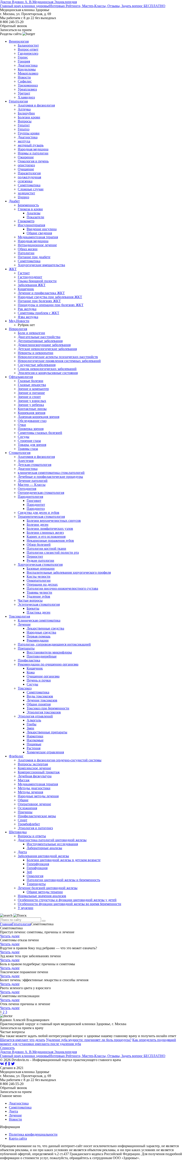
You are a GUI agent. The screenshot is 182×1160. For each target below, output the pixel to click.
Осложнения (27, 808)
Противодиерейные (42, 656)
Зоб (29, 872)
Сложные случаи (31, 189)
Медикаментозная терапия (38, 237)
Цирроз (23, 197)
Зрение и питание (31, 393)
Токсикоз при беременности (48, 708)
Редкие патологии (40, 560)
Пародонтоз (36, 508)
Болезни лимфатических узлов (50, 528)
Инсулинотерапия (31, 225)
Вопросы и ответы (32, 836)
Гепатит (24, 125)
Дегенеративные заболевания (40, 341)
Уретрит (24, 93)
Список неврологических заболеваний (47, 369)
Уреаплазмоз (27, 89)
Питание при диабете (34, 257)
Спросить (7, 1048)
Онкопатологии (39, 580)
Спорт (22, 820)
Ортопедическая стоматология (41, 492)
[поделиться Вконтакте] (2, 1064)
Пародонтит (36, 504)
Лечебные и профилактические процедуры (50, 477)
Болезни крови (29, 117)
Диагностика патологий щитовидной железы (52, 840)
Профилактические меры (37, 816)
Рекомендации (38, 640)
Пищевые (34, 744)
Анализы (33, 213)
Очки (22, 425)
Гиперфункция (38, 864)
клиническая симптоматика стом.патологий (51, 473)
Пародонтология (30, 496)
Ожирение (26, 157)
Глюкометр (26, 221)
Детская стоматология (34, 465)
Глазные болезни (30, 381)
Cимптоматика (38, 692)
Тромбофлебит (29, 824)
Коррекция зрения (31, 413)
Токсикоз (25, 688)
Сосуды (23, 437)
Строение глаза (29, 441)
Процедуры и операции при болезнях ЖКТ (50, 305)
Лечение (24, 624)
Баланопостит (28, 45)
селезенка (25, 181)
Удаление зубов (38, 596)
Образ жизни (28, 249)
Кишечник (26, 289)
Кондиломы (27, 69)
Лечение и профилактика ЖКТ (41, 293)
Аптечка (24, 109)
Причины (25, 812)
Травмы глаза (28, 449)
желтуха (24, 141)
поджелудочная (29, 177)
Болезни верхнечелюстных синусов (54, 520)
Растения (33, 748)
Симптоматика (29, 185)
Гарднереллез (28, 53)
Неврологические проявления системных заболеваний (59, 361)
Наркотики (35, 736)
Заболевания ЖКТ (32, 285)
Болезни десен (37, 524)
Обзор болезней (39, 544)
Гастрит (24, 273)
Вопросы (25, 121)
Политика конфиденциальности (33, 1134)
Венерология (19, 41)
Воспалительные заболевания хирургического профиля (69, 572)
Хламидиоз (26, 97)
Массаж (24, 780)
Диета (22, 852)
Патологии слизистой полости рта (53, 552)
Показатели (35, 217)
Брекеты (33, 608)
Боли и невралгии (31, 333)
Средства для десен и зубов (38, 512)
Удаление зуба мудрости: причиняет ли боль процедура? (88, 1040)
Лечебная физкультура (34, 776)
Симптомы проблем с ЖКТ (38, 313)
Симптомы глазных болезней (40, 433)
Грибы (31, 724)
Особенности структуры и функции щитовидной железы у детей (67, 900)
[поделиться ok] (9, 1064)
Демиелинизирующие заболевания (44, 345)
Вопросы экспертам (33, 764)
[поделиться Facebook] (6, 1064)
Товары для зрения (32, 445)
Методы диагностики (34, 788)
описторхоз (26, 165)
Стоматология (19, 453)
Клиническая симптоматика (39, 620)
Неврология (18, 329)
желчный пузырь (31, 145)
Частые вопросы (30, 600)
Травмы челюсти (39, 592)
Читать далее (10, 936)
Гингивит (34, 500)
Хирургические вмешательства (41, 265)
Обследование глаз (32, 421)
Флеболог (16, 756)
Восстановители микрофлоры (49, 652)
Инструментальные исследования (52, 844)
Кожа (31, 672)
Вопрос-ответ (28, 49)
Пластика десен (38, 612)
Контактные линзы (32, 409)
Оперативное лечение (34, 804)
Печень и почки (39, 680)
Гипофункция (37, 868)
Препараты (26, 648)
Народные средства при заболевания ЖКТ (50, 297)
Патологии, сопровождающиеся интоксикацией (54, 644)
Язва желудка (28, 317)
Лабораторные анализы (44, 848)
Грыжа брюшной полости (37, 281)
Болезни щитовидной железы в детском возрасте (64, 860)
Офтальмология (21, 377)
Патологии (26, 253)
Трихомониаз (28, 85)
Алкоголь (34, 720)
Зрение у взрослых (32, 401)
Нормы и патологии (33, 153)
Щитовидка (18, 832)
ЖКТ (13, 269)
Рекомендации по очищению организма (48, 664)
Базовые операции (41, 568)
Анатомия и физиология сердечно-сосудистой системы (59, 760)
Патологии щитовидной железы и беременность (63, 880)
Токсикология (19, 616)
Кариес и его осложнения (46, 536)
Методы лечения (30, 792)
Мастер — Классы (32, 484)
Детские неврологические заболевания (47, 349)
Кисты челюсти (38, 576)
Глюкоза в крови (30, 209)
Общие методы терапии (45, 892)
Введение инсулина (42, 229)
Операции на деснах (42, 584)
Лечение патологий (32, 481)
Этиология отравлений (35, 716)
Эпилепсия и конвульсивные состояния (48, 373)
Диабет (14, 201)
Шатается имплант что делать (22, 1040)
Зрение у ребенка (31, 405)
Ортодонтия (27, 488)
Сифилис (25, 81)
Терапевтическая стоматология (41, 516)
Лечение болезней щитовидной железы (47, 888)
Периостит (35, 556)
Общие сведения (39, 233)
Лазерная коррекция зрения (38, 417)
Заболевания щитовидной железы (43, 856)
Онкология (35, 876)
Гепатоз (23, 129)
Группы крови (29, 133)
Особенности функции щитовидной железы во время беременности (69, 904)
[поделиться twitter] (13, 1064)
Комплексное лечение (34, 768)
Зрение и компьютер (33, 389)
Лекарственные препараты (47, 732)
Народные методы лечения (38, 796)
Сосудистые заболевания (36, 365)
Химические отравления (45, 752)
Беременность (28, 205)
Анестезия (26, 461)
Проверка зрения (31, 429)
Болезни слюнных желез (45, 532)
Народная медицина (33, 149)
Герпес (23, 57)
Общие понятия (39, 704)
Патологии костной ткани (46, 548)
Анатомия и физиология (36, 105)
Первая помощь (38, 636)
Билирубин (26, 113)
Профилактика (29, 660)
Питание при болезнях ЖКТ (39, 301)
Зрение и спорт (29, 397)
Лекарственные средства (45, 628)
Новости (24, 77)
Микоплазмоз (28, 73)
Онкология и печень (33, 161)
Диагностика (28, 65)
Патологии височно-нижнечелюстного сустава (62, 588)
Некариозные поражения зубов (50, 540)
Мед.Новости (19, 321)
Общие (23, 800)
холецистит (26, 193)
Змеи (30, 728)
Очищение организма (43, 676)
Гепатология (18, 101)
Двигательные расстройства (39, 337)
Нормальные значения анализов (42, 896)
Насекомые (35, 740)
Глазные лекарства (32, 385)
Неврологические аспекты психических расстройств (58, 357)
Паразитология (29, 173)
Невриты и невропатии (35, 353)
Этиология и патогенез (35, 828)
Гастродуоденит (30, 277)
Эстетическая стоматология (39, 604)
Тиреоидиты (36, 884)
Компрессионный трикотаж (39, 772)
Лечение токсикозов (42, 700)
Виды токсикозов (40, 696)
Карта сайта (18, 1138)
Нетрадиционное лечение (37, 245)
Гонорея (24, 61)
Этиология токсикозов (44, 712)
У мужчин (25, 908)
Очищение (26, 169)
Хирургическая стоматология (40, 564)
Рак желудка (27, 309)
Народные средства (41, 632)
